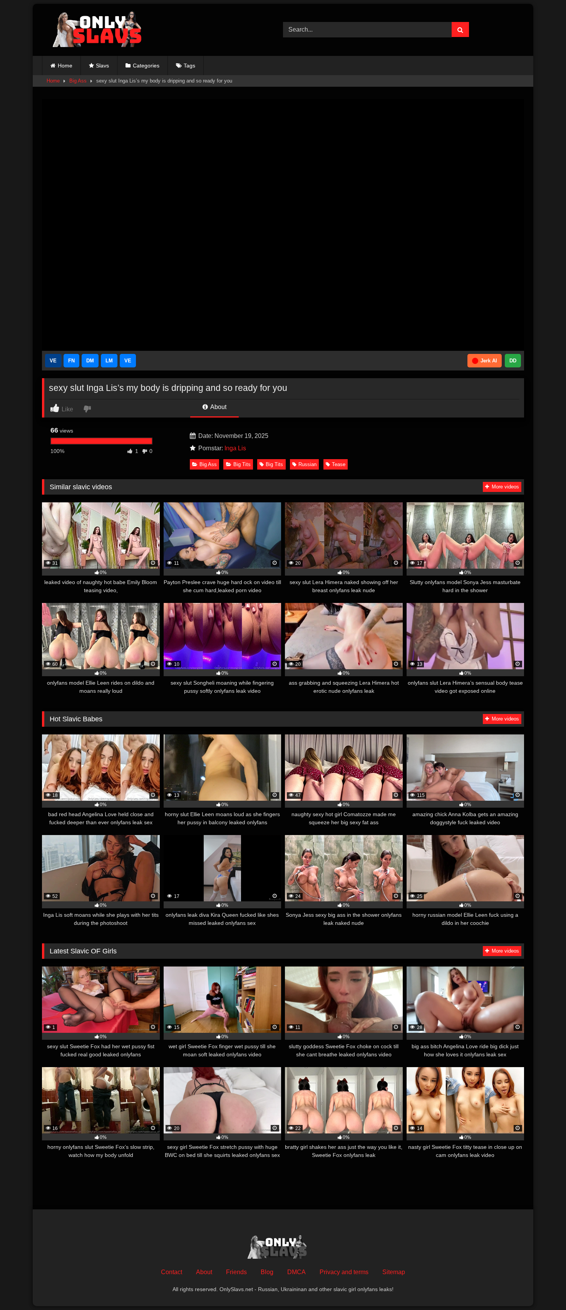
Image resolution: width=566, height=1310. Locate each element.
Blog (267, 1272)
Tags (189, 65)
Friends (236, 1272)
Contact (171, 1272)
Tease (338, 464)
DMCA (296, 1272)
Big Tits (242, 464)
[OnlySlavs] (103, 30)
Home (65, 65)
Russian (307, 464)
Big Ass (78, 81)
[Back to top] (542, 1287)
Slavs (102, 65)
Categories (146, 65)
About (217, 407)
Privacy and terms (344, 1272)
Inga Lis (235, 448)
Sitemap (393, 1272)
